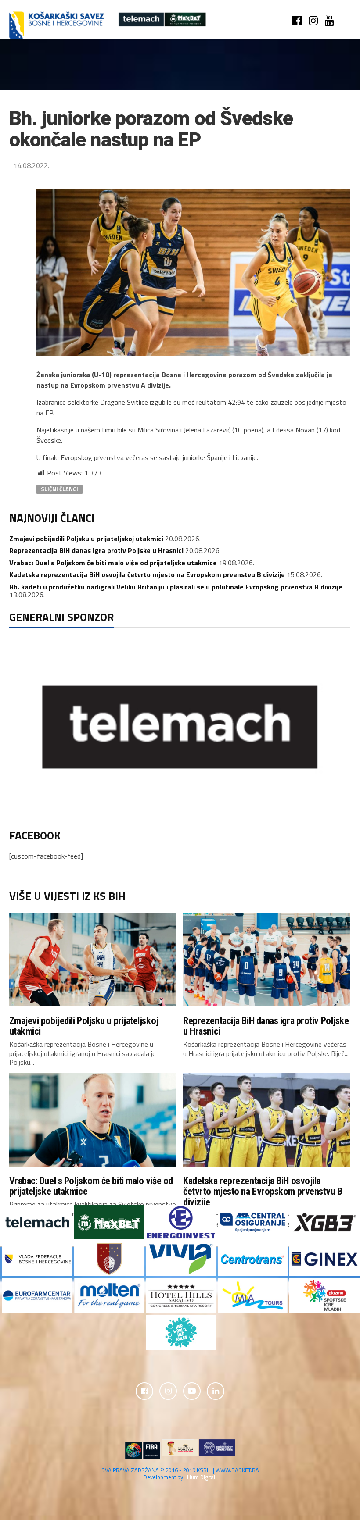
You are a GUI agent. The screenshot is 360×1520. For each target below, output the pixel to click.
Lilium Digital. (200, 1477)
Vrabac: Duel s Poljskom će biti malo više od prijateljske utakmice (113, 562)
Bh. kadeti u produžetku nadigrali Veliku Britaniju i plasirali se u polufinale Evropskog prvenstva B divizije (175, 587)
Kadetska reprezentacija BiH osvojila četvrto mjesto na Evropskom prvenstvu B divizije (147, 574)
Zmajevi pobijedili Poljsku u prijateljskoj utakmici (86, 538)
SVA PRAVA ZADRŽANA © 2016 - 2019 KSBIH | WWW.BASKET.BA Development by (180, 1473)
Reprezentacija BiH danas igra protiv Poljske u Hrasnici (96, 550)
